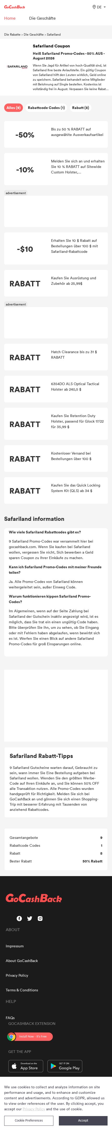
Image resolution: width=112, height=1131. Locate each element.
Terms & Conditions (22, 989)
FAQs (10, 1017)
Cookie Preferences (29, 1121)
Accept (83, 1121)
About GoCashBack (22, 960)
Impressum (15, 945)
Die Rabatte (12, 34)
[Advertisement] (56, 706)
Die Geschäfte (34, 34)
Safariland (54, 34)
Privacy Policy (17, 975)
